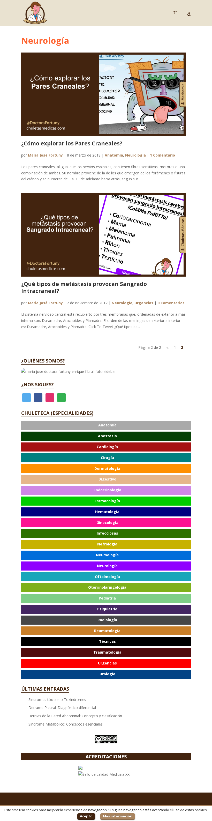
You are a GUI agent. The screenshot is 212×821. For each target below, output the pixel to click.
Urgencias (143, 302)
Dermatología (107, 468)
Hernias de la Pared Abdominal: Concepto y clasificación (75, 715)
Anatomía (114, 155)
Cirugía (107, 457)
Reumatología (107, 630)
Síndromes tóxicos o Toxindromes (57, 699)
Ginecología (107, 522)
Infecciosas (107, 533)
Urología (107, 673)
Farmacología (107, 500)
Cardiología (107, 446)
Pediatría (107, 598)
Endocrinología (107, 489)
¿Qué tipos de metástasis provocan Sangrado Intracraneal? (84, 287)
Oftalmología (107, 576)
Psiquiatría (107, 608)
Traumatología (107, 652)
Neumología (107, 554)
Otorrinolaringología (107, 587)
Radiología (107, 619)
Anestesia (107, 435)
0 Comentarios (171, 302)
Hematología (107, 511)
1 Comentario (162, 155)
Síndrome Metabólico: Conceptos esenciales (65, 724)
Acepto (86, 816)
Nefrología (107, 544)
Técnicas (107, 641)
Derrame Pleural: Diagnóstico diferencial (62, 707)
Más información (117, 816)
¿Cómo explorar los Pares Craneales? (71, 143)
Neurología (135, 155)
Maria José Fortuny (45, 155)
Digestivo (107, 479)
